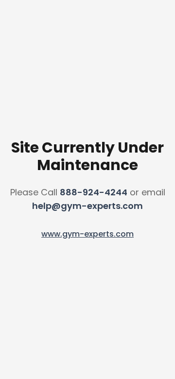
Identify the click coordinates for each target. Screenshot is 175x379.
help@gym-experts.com (87, 206)
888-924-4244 (93, 192)
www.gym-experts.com (87, 234)
